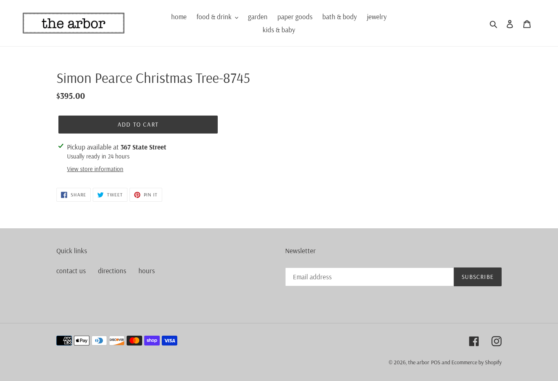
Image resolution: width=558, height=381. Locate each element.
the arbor (418, 362)
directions (112, 270)
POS (435, 362)
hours (146, 270)
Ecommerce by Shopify (476, 362)
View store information (95, 169)
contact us (71, 270)
